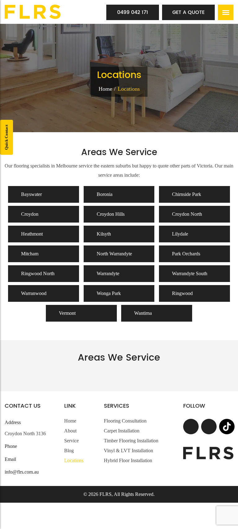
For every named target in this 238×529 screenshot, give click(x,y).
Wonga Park (108, 293)
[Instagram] (209, 426)
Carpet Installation (121, 430)
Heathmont (31, 233)
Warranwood (33, 293)
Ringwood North (37, 273)
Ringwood (182, 293)
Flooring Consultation (125, 420)
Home (105, 88)
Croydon (29, 214)
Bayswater (31, 194)
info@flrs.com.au (22, 472)
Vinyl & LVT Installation (128, 450)
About (70, 430)
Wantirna (142, 313)
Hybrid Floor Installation (128, 460)
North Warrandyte (113, 253)
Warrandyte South (189, 273)
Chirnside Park (186, 194)
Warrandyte (107, 273)
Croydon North (186, 214)
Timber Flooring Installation (131, 440)
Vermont (67, 313)
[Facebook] (191, 426)
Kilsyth (103, 233)
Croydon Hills (110, 214)
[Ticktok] (227, 426)
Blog (69, 450)
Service (71, 440)
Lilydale (179, 233)
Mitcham (29, 253)
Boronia (103, 194)
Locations (73, 460)
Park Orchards (185, 253)
